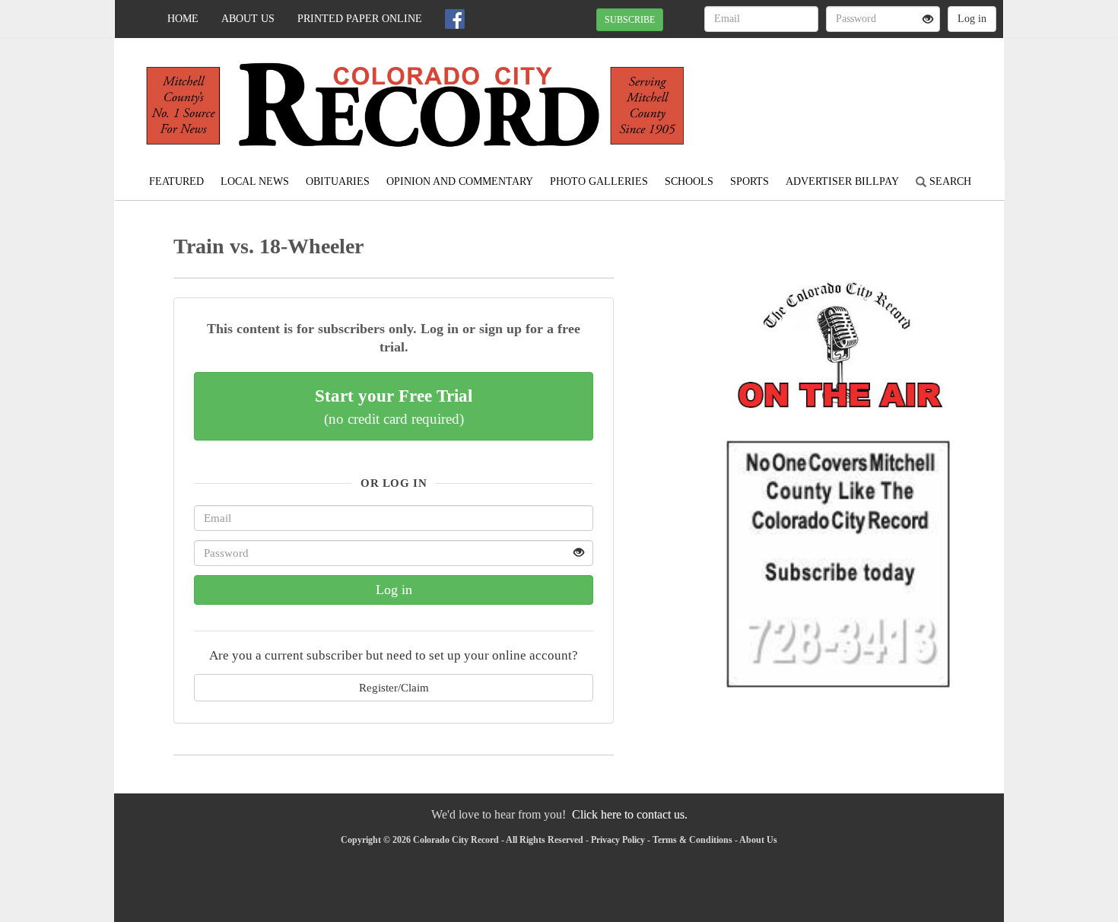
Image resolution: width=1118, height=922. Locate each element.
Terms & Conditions (692, 840)
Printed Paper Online (359, 18)
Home (183, 18)
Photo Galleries (599, 181)
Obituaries (338, 181)
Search (948, 181)
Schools (689, 181)
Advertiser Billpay (842, 181)
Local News (255, 181)
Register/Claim (394, 687)
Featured (176, 181)
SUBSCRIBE (630, 19)
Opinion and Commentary (459, 181)
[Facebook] (455, 19)
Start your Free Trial (393, 406)
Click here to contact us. (630, 814)
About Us (248, 18)
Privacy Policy (618, 840)
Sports (749, 181)
